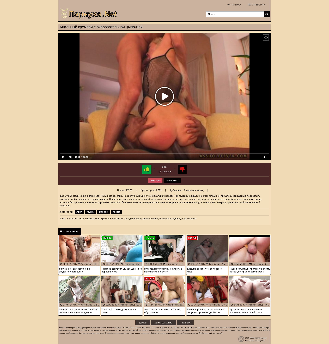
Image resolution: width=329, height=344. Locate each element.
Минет (116, 211)
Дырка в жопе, (151, 218)
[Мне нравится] (146, 169)
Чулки (90, 211)
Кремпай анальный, (112, 218)
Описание (155, 181)
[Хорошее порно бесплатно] (89, 14)
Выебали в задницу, (170, 218)
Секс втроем (189, 218)
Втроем (103, 211)
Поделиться (172, 181)
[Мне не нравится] (182, 169)
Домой (143, 323)
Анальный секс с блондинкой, (83, 218)
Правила (185, 323)
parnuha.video (260, 338)
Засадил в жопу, (133, 218)
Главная (235, 4)
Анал (79, 211)
